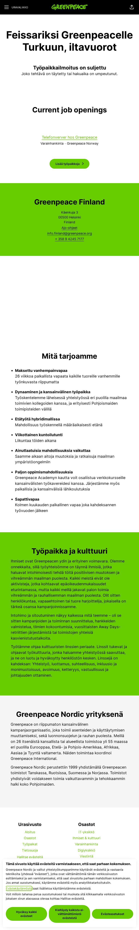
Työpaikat (29, 844)
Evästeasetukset (112, 914)
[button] (132, 7)
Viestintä (86, 856)
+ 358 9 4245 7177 (69, 239)
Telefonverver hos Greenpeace (69, 137)
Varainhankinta (86, 844)
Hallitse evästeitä (30, 857)
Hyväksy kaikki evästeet (26, 914)
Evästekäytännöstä (19, 888)
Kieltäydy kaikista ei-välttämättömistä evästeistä (69, 914)
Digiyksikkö (86, 850)
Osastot (30, 838)
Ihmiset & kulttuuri (86, 838)
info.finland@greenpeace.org (69, 233)
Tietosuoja (30, 850)
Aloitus (30, 832)
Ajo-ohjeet (69, 228)
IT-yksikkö (86, 832)
